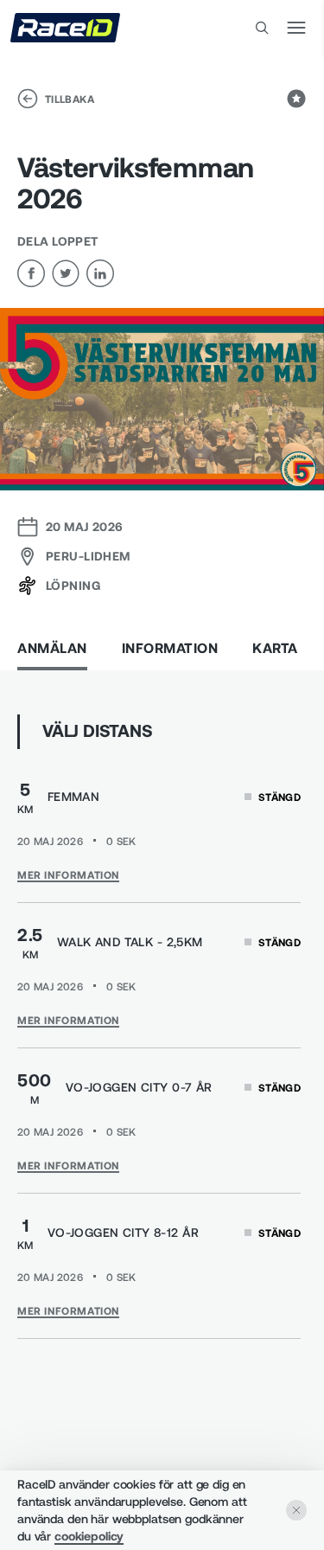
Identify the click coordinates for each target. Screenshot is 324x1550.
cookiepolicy (89, 1535)
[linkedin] (100, 273)
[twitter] (65, 273)
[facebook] (31, 273)
